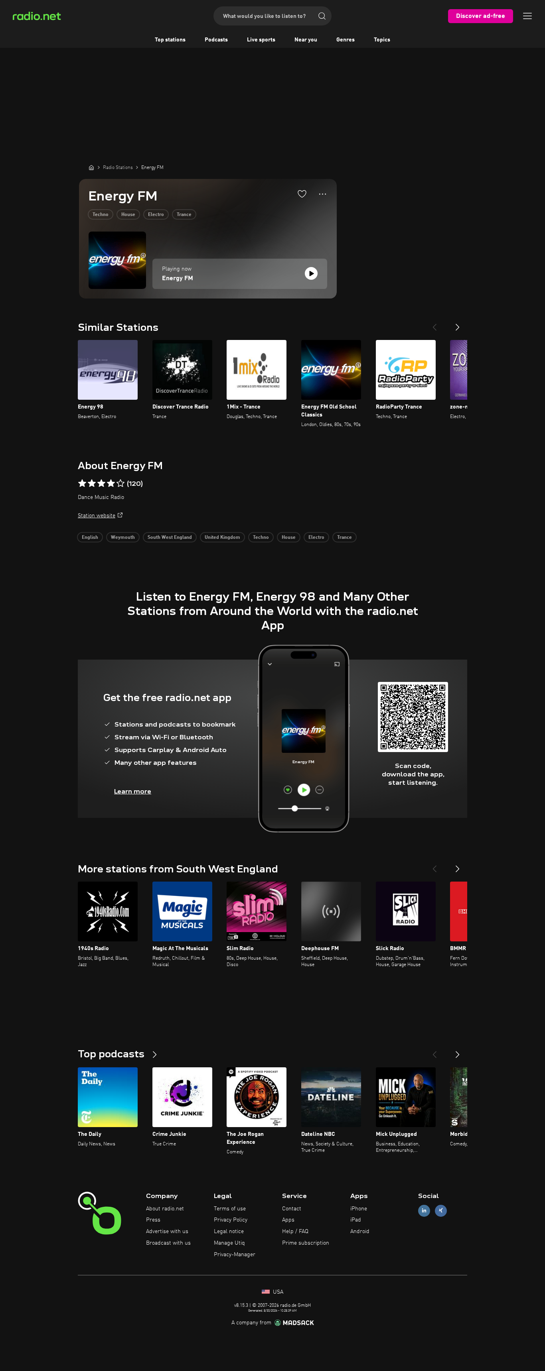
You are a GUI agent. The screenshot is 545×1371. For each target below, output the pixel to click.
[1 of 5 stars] (82, 483)
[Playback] (311, 273)
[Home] (91, 167)
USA (277, 1292)
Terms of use (230, 1209)
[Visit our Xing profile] (441, 1210)
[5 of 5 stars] (120, 483)
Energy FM (177, 278)
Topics (382, 40)
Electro (156, 214)
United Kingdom (222, 537)
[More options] (322, 194)
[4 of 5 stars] (111, 483)
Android (359, 1231)
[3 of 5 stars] (101, 483)
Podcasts (216, 40)
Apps (288, 1220)
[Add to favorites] (302, 193)
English (90, 537)
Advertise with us (167, 1231)
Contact (291, 1209)
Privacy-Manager (234, 1254)
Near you (305, 40)
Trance (184, 214)
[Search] (322, 16)
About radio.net (165, 1209)
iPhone (358, 1209)
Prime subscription (305, 1243)
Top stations (170, 40)
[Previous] (434, 324)
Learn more (132, 791)
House (128, 214)
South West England (170, 537)
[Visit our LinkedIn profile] (424, 1210)
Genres (345, 40)
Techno (101, 214)
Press (153, 1220)
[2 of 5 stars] (92, 483)
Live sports (261, 40)
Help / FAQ (295, 1231)
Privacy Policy (230, 1220)
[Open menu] (527, 16)
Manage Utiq (229, 1243)
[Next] (457, 324)
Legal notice (229, 1231)
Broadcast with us (168, 1243)
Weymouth (123, 537)
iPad (355, 1220)
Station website (96, 516)
